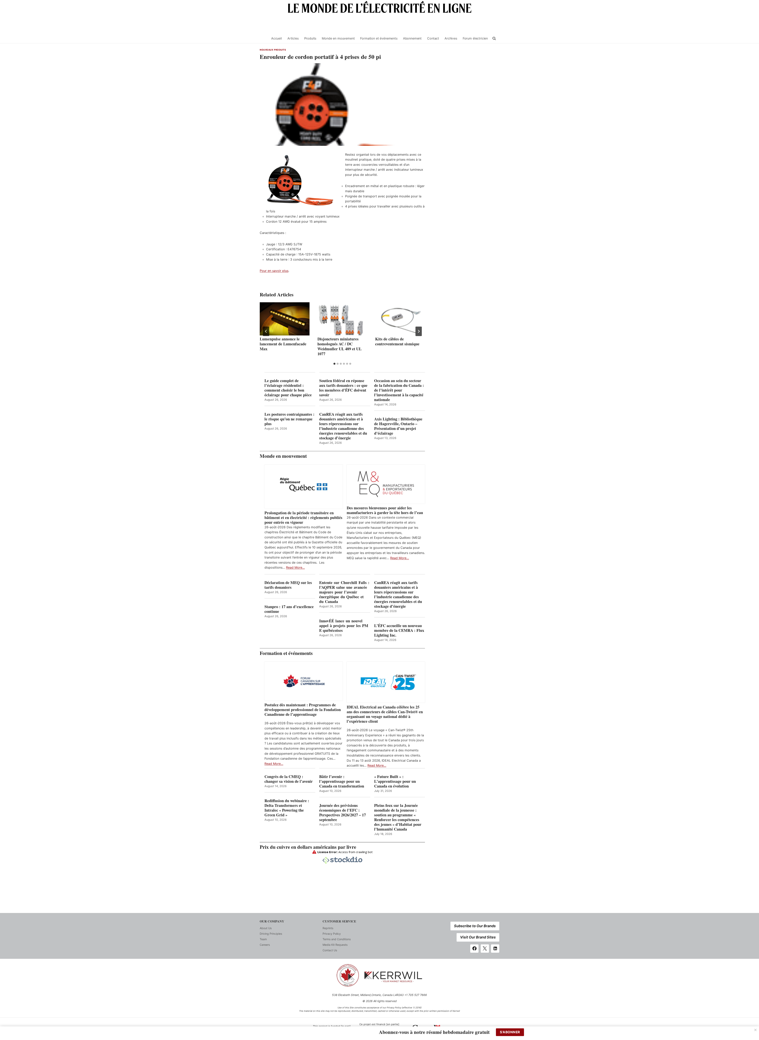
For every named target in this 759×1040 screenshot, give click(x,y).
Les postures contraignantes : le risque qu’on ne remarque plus (289, 419)
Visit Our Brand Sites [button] (478, 937)
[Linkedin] (495, 948)
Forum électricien (475, 38)
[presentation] (285, 318)
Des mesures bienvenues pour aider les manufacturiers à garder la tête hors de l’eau (385, 510)
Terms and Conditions (337, 939)
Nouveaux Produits (273, 49)
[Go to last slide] (266, 331)
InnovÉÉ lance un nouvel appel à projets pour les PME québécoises (343, 626)
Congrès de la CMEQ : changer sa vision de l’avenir (288, 779)
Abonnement (412, 38)
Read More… (295, 567)
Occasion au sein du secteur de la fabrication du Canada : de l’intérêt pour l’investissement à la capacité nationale (399, 390)
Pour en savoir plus (274, 271)
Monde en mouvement (338, 38)
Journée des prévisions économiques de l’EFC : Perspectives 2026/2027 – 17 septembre (342, 812)
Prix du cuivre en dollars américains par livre (308, 847)
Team (263, 939)
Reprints (328, 928)
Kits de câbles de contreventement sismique (397, 341)
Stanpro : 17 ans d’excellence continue (289, 609)
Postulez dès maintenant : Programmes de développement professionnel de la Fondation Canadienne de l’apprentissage (302, 710)
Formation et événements (378, 38)
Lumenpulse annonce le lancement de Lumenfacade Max (283, 344)
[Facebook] (474, 948)
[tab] (334, 364)
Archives (451, 38)
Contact (433, 38)
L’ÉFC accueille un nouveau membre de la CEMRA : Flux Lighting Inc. (399, 630)
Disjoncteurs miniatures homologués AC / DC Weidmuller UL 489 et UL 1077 (339, 346)
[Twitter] (485, 948)
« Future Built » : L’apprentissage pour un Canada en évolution (395, 781)
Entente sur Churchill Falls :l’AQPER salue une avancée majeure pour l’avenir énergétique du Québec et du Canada (344, 592)
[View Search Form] (494, 38)
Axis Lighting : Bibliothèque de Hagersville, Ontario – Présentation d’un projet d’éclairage (398, 426)
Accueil (276, 38)
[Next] (418, 331)
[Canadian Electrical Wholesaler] (263, 38)
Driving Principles (271, 933)
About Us (266, 928)
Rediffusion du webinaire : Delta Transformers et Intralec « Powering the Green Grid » (286, 807)
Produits (310, 38)
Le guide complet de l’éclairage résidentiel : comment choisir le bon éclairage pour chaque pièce (288, 387)
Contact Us (330, 950)
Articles (293, 38)
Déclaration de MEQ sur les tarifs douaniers (288, 585)
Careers (265, 944)
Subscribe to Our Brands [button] (475, 926)
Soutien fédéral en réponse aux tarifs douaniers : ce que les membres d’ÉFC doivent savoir (343, 387)
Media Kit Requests (335, 944)
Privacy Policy (332, 933)
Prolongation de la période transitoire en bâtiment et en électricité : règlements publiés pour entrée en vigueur (303, 518)
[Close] (755, 1029)
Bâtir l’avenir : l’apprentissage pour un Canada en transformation (341, 781)
